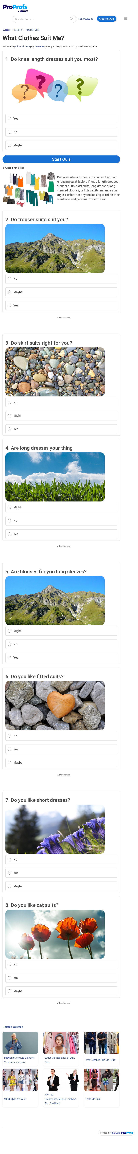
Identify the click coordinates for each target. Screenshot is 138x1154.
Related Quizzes (13, 1026)
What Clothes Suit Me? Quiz (101, 1060)
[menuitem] (86, 19)
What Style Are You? (15, 1099)
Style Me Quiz (93, 1099)
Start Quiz (61, 159)
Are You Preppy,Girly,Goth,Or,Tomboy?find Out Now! (60, 1099)
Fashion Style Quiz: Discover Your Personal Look (19, 1060)
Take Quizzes (85, 18)
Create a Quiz (106, 18)
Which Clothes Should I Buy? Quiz (60, 1060)
